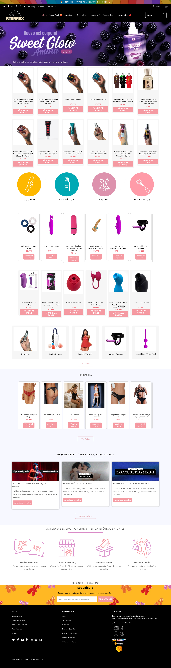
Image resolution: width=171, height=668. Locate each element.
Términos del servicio (68, 638)
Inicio (44, 15)
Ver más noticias (85, 516)
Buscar (64, 616)
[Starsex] (15, 15)
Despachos (65, 625)
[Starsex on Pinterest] (16, 7)
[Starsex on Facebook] (8, 7)
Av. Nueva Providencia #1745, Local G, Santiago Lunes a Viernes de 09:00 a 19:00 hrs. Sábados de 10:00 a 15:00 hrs (134, 617)
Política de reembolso (69, 642)
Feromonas (25, 342)
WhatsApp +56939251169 (122, 623)
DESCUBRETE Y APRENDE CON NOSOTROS (85, 454)
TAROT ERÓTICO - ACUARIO (78, 483)
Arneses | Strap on (115, 342)
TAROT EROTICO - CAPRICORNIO (131, 483)
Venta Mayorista (17, 629)
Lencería (94, 15)
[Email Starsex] (28, 7)
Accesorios (108, 15)
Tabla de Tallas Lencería (19, 625)
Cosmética (81, 15)
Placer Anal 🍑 (55, 15)
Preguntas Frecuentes (18, 620)
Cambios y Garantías (68, 629)
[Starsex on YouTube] (12, 7)
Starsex (19, 660)
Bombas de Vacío (55, 342)
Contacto (14, 633)
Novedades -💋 (125, 15)
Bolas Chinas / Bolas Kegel (145, 342)
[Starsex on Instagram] (20, 7)
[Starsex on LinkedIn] (24, 7)
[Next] (149, 238)
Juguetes (68, 15)
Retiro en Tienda (67, 620)
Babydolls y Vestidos (85, 342)
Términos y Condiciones (69, 633)
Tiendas (41, 7)
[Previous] (21, 238)
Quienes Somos (17, 616)
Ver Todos (85, 363)
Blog (33, 7)
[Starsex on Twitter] (4, 7)
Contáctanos (51, 7)
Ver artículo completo (22, 502)
